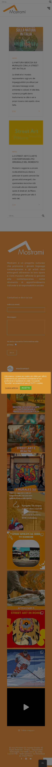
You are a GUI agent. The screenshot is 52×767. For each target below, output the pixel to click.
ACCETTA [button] (26, 388)
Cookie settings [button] (11, 388)
